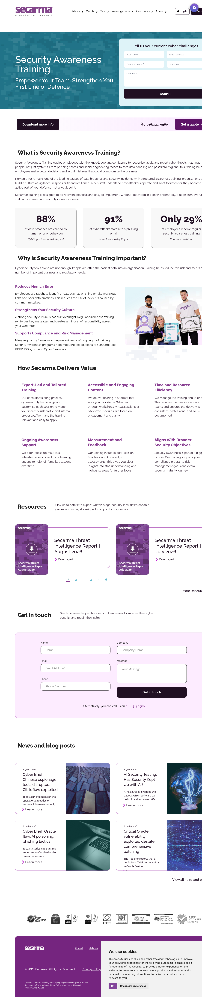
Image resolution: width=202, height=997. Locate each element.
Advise (75, 11)
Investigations (121, 11)
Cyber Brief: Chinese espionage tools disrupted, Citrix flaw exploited (40, 782)
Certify (90, 11)
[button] (194, 7)
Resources (143, 11)
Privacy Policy (91, 969)
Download (65, 559)
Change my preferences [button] (133, 986)
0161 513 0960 (157, 124)
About (160, 11)
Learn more (33, 809)
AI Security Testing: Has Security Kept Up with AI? (140, 779)
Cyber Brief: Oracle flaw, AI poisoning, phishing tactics (39, 836)
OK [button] (112, 986)
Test (103, 11)
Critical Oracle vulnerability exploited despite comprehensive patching (139, 841)
